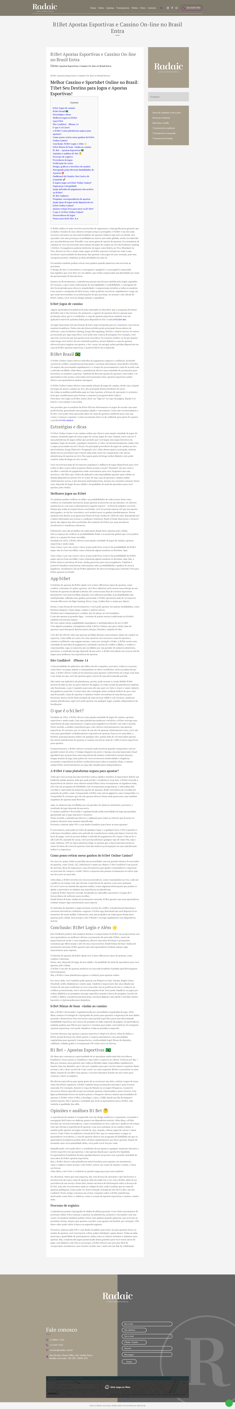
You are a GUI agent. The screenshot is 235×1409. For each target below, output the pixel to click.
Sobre (101, 7)
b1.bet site (121, 319)
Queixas (110, 7)
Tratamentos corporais (163, 133)
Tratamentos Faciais (162, 138)
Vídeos (134, 7)
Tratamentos (122, 7)
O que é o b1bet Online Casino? (68, 212)
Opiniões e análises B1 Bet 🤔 (67, 153)
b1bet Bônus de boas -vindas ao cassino (72, 146)
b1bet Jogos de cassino (64, 107)
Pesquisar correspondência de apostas (71, 199)
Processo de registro (63, 156)
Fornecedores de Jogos (64, 215)
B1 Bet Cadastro (61, 195)
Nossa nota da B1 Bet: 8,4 (65, 218)
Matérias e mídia (160, 122)
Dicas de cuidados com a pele (166, 112)
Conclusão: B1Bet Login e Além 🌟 (70, 143)
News (143, 7)
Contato (152, 7)
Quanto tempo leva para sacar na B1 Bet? (73, 208)
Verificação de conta (63, 163)
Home (93, 7)
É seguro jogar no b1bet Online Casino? (72, 182)
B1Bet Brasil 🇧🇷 (60, 111)
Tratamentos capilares (163, 128)
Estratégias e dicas (62, 114)
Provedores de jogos (62, 159)
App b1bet (58, 120)
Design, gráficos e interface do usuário (71, 166)
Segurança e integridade (65, 186)
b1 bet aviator (66, 420)
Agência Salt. (141, 1406)
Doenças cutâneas (161, 117)
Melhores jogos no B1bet (65, 117)
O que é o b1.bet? (61, 127)
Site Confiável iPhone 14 (65, 124)
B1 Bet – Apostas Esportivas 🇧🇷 (68, 150)
